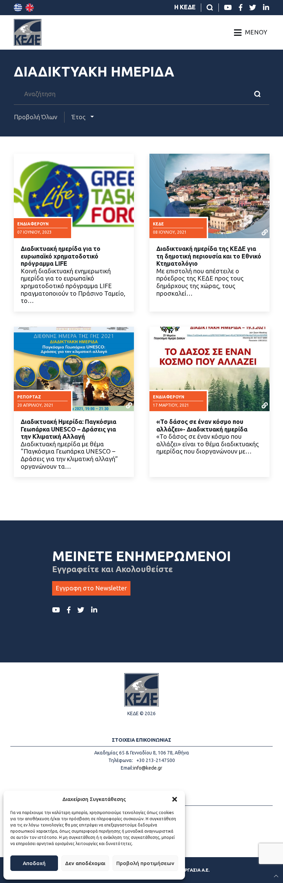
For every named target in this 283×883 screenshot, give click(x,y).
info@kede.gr (147, 768)
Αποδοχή (34, 863)
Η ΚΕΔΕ (185, 6)
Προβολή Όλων (35, 116)
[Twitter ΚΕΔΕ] (252, 7)
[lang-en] (30, 7)
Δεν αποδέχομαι (85, 863)
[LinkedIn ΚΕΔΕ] (266, 7)
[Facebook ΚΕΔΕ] (240, 7)
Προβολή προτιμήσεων (145, 863)
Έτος (79, 116)
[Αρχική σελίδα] (27, 32)
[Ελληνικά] (18, 7)
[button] (174, 799)
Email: (127, 768)
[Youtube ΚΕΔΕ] (228, 7)
